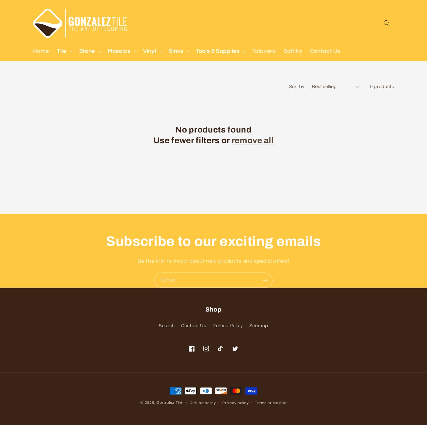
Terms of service (271, 403)
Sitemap (258, 325)
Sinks (176, 51)
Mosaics (119, 51)
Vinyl (149, 51)
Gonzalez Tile (169, 402)
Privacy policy (235, 403)
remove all (253, 140)
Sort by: (297, 86)
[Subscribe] (265, 280)
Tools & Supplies (217, 51)
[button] (64, 51)
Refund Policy (228, 325)
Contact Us (193, 325)
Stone (87, 51)
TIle (62, 51)
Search (167, 325)
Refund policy (203, 403)
